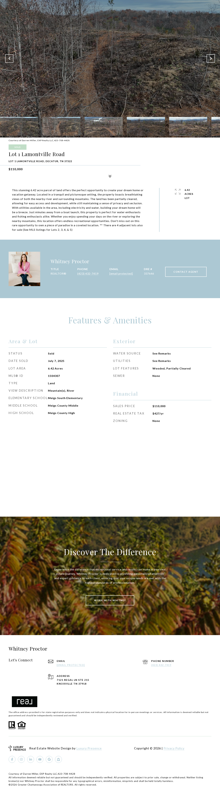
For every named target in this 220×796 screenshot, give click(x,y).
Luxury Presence (89, 748)
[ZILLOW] (58, 759)
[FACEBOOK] (12, 759)
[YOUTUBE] (39, 759)
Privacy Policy (173, 748)
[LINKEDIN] (30, 759)
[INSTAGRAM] (21, 759)
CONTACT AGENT (185, 271)
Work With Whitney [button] (110, 600)
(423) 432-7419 (87, 273)
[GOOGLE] (49, 759)
